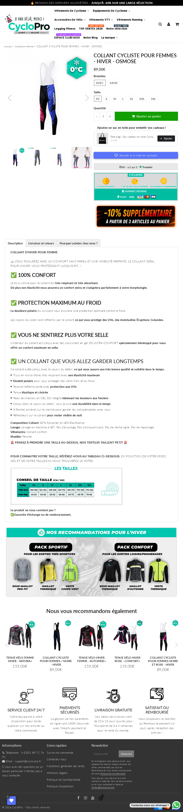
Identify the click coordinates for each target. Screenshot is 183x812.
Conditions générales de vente (65, 766)
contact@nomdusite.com (103, 787)
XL (131, 98)
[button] (136, 155)
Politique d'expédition (60, 786)
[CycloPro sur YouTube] (93, 798)
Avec (100, 82)
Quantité (100, 108)
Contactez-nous (56, 759)
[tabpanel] (15, 157)
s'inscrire (126, 753)
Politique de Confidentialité (63, 779)
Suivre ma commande (60, 752)
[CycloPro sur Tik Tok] (101, 799)
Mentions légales (57, 772)
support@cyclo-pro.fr (28, 761)
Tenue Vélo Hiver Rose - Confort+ (127, 659)
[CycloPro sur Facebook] (79, 798)
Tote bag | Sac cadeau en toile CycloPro (132, 136)
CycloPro (17, 807)
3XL (153, 98)
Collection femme (24, 46)
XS (98, 98)
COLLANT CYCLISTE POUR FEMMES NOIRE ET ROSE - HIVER (163, 661)
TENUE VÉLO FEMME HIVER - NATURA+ (20, 659)
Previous (9, 97)
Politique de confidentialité (112, 773)
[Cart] (177, 24)
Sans (113, 82)
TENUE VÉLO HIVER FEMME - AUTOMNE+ (91, 659)
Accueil (8, 46)
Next (87, 97)
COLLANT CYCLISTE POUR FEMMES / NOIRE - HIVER (56, 661)
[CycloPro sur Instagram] (86, 798)
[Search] (160, 24)
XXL (142, 98)
